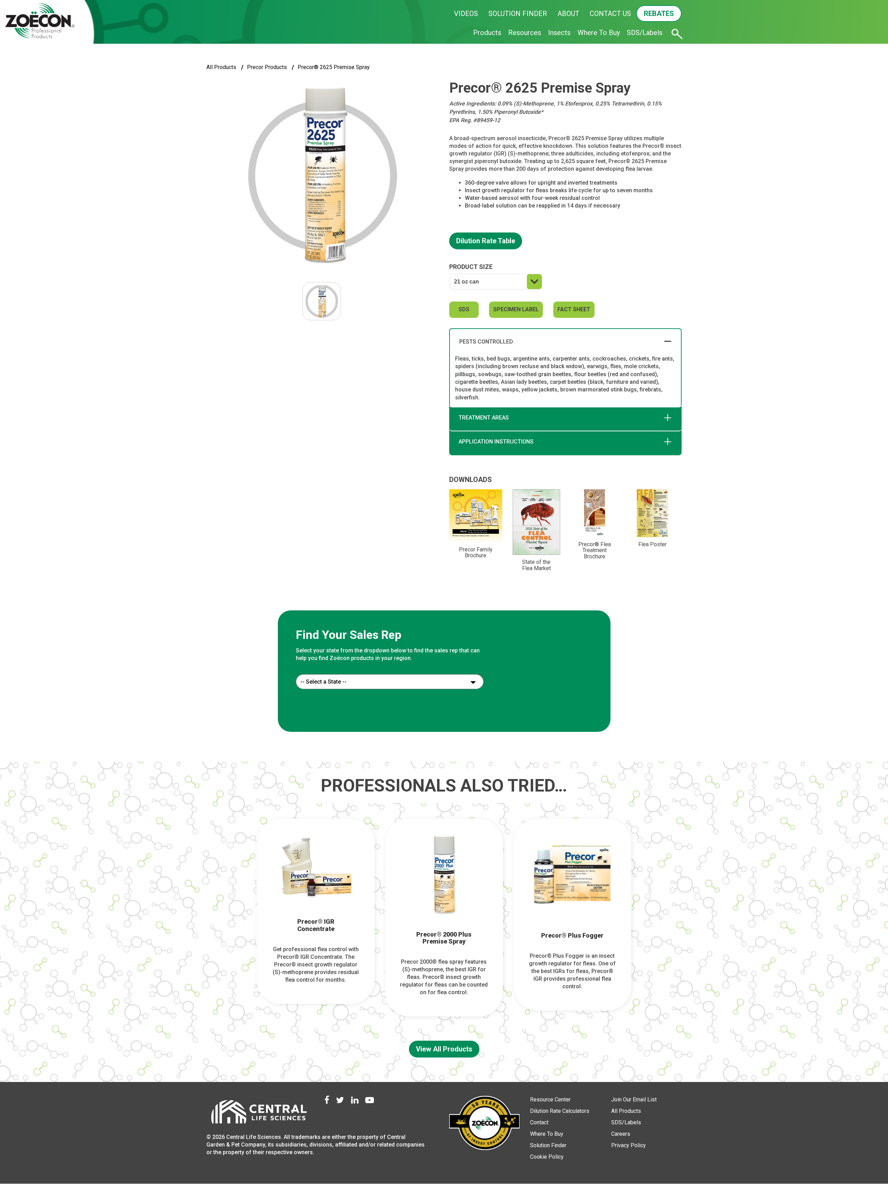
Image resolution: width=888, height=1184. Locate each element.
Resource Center (550, 1099)
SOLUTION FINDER (517, 13)
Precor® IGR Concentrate (315, 925)
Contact (539, 1122)
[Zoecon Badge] (484, 1124)
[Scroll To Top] (858, 1146)
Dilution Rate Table (485, 241)
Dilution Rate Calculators (559, 1111)
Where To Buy (599, 32)
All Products (221, 67)
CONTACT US (610, 13)
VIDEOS (466, 13)
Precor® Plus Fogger (572, 935)
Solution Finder (548, 1145)
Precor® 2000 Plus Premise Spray (443, 938)
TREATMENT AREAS (484, 417)
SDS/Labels (645, 32)
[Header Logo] (40, 21)
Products (487, 32)
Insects (559, 32)
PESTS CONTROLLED (486, 341)
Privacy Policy (628, 1145)
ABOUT (568, 13)
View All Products (444, 1049)
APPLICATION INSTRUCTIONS (496, 441)
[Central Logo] (258, 1114)
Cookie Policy (547, 1156)
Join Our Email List (634, 1099)
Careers (620, 1134)
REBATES (659, 13)
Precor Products (267, 67)
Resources (524, 32)
